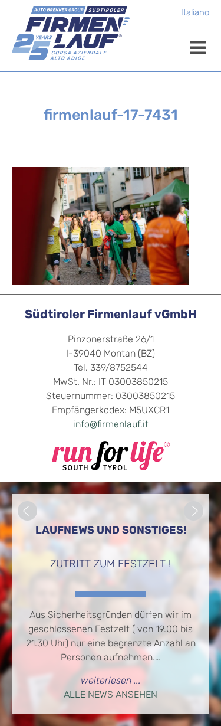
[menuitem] (195, 14)
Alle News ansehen (110, 695)
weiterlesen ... (111, 681)
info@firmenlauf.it (111, 425)
